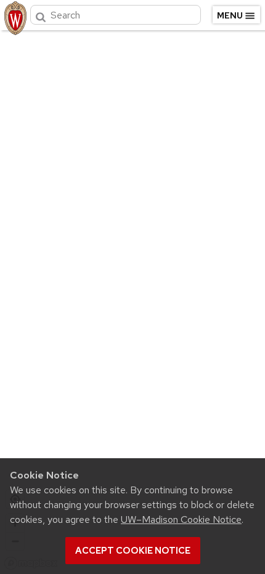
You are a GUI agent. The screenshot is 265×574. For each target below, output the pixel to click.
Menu (230, 15)
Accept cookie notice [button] (132, 550)
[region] (132, 299)
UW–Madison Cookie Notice (181, 519)
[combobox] (115, 15)
